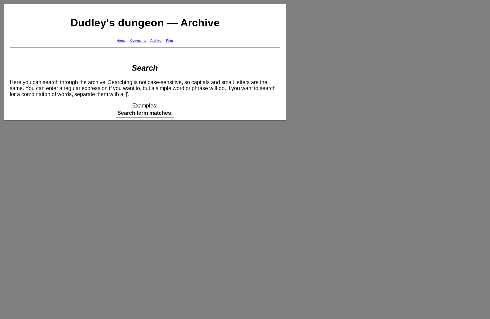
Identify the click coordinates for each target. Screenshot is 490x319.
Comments (138, 40)
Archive (156, 40)
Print (169, 40)
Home (121, 40)
